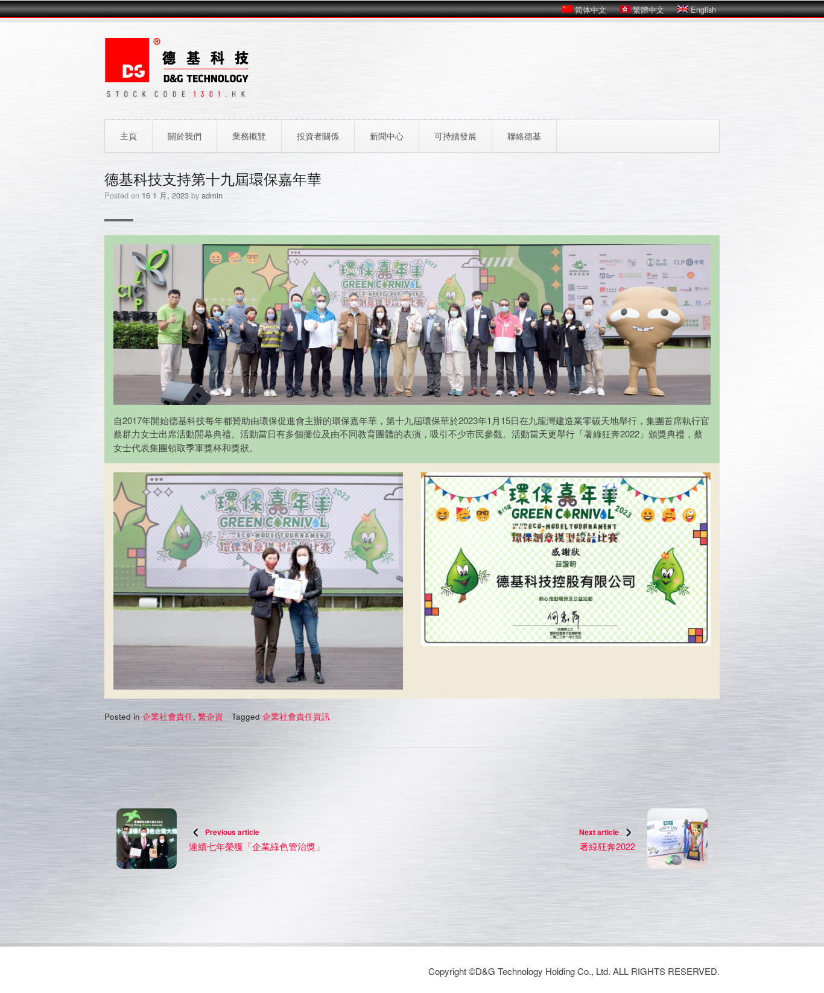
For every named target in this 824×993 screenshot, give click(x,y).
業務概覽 (249, 136)
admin (212, 195)
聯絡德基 (524, 136)
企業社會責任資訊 (296, 716)
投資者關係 (318, 136)
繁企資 (210, 716)
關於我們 (184, 136)
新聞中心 (387, 136)
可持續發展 (455, 136)
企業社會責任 (167, 716)
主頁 (128, 136)
